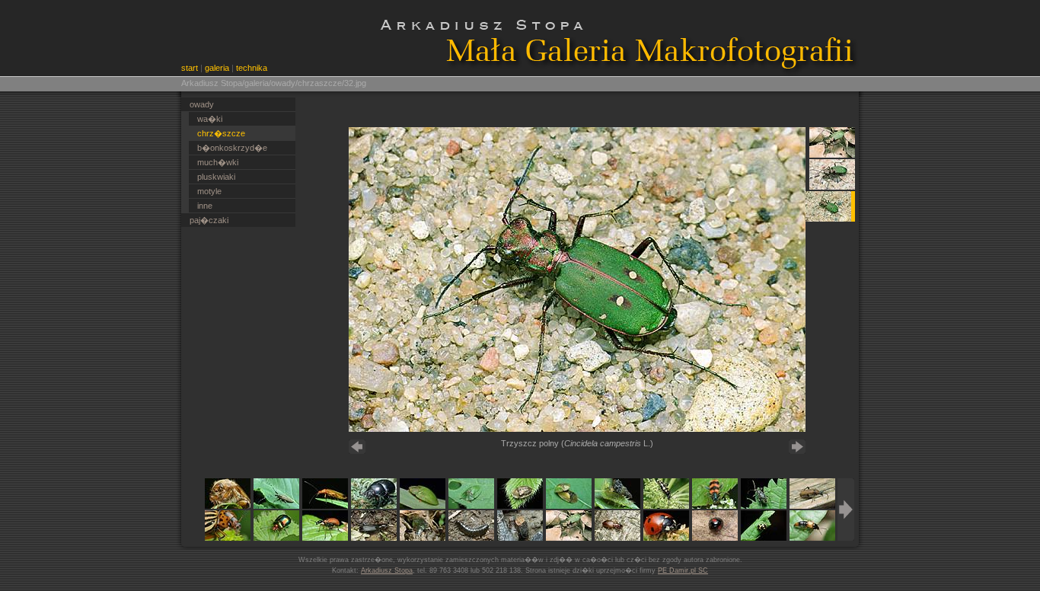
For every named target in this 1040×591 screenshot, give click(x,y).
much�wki (217, 162)
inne (204, 205)
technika (251, 67)
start (189, 67)
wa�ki (209, 118)
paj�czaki (209, 220)
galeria (217, 67)
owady (202, 104)
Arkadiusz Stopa (387, 570)
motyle (209, 191)
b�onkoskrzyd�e (232, 147)
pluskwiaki (216, 176)
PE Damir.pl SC (683, 570)
